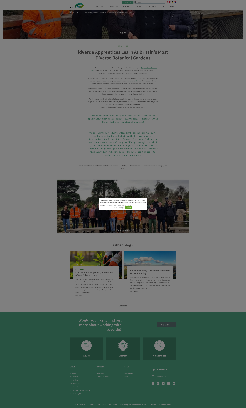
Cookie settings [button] (119, 208)
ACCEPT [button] (128, 208)
